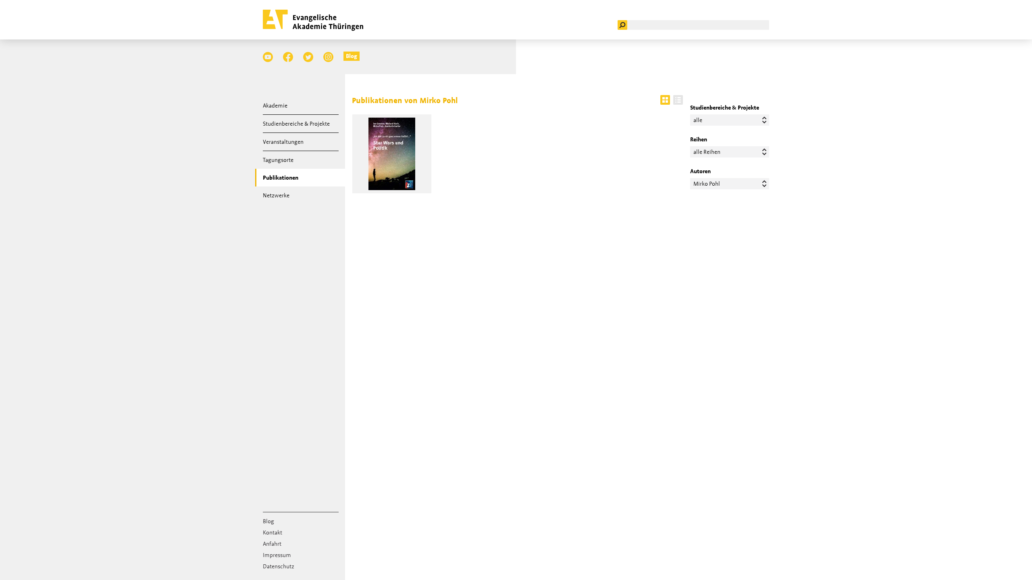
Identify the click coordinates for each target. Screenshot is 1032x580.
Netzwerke (276, 195)
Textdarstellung (678, 100)
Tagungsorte (278, 160)
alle (697, 120)
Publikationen (280, 177)
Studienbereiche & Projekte (296, 123)
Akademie (275, 105)
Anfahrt (272, 544)
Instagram (328, 57)
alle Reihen (706, 152)
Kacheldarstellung (665, 100)
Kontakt (272, 532)
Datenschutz (278, 566)
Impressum (277, 555)
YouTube (268, 57)
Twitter (308, 57)
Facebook (288, 57)
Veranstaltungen (283, 142)
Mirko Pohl (706, 183)
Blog (351, 56)
